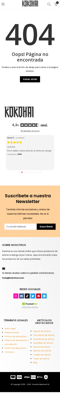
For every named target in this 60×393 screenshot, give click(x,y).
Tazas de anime (41, 358)
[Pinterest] (38, 295)
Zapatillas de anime (43, 342)
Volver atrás (30, 79)
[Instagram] (15, 295)
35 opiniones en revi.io (30, 131)
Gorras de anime (41, 346)
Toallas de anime (42, 354)
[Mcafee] (30, 304)
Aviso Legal (10, 328)
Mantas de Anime (42, 350)
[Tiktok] (27, 295)
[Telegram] (44, 295)
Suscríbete (46, 226)
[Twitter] (32, 295)
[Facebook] (21, 295)
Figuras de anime (42, 331)
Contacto (9, 352)
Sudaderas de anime (43, 339)
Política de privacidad (15, 336)
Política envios (12, 332)
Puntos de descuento (15, 348)
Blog (35, 362)
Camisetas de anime (43, 335)
